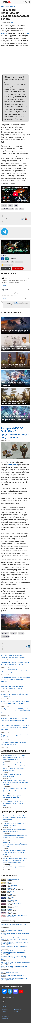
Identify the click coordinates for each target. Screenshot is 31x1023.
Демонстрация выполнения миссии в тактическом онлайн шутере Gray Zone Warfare (14, 852)
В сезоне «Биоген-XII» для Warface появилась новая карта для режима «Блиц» (13, 803)
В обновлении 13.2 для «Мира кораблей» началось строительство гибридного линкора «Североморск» (15, 837)
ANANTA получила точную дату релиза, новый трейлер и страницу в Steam (15, 963)
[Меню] (2, 1)
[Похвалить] (2, 216)
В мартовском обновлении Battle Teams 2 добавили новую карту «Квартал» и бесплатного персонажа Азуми (15, 860)
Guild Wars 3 (13, 465)
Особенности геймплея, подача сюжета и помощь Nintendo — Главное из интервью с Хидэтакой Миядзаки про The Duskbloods (15, 330)
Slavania (4, 33)
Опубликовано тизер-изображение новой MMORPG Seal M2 (14, 925)
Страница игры (6, 268)
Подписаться (18, 268)
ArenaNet (21, 633)
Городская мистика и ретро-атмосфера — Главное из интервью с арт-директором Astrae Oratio (15, 348)
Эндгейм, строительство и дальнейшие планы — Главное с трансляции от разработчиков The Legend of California (14, 401)
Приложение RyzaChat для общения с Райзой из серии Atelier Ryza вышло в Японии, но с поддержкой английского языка (15, 952)
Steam (27, 33)
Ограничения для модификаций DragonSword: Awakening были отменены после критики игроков (14, 938)
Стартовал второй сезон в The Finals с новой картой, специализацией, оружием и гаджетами (15, 782)
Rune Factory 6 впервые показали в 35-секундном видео (14, 947)
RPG (16, 205)
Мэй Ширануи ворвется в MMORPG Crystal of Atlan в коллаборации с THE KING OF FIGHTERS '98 (15, 710)
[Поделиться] (6, 218)
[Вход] (29, 2)
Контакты (16, 1011)
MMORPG (13, 633)
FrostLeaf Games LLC (7, 208)
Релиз (21, 208)
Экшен (10, 205)
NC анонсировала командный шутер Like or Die (13, 975)
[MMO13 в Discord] (15, 991)
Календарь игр (5, 1016)
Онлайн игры (5, 1009)
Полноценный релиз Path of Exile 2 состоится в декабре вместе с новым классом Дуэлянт (15, 971)
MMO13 (4, 1006)
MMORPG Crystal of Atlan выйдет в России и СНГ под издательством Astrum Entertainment (15, 384)
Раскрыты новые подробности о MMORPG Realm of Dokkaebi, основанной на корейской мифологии (15, 679)
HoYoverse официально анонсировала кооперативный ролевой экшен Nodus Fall (15, 942)
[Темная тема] (26, 2)
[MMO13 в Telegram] (10, 991)
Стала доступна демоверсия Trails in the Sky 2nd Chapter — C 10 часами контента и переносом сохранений (15, 727)
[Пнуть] (2, 221)
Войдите (16, 303)
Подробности (5, 636)
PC (16, 208)
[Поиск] (23, 2)
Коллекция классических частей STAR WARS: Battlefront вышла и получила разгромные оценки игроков (14, 757)
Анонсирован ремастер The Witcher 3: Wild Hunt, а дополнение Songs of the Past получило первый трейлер (14, 958)
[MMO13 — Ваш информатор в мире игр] (7, 2)
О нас (15, 1013)
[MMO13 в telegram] (15, 235)
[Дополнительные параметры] (29, 219)
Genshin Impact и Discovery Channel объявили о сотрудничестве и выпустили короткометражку (15, 817)
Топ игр (3, 1011)
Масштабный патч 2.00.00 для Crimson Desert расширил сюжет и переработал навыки (13, 929)
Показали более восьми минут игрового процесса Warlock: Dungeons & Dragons (14, 967)
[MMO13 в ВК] (4, 991)
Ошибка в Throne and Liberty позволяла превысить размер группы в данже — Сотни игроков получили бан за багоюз (14, 790)
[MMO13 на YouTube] (21, 991)
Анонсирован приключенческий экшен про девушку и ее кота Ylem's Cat (15, 934)
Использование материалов (20, 1006)
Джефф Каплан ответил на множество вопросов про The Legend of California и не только (15, 366)
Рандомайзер (5, 1018)
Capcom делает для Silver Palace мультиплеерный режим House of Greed (14, 979)
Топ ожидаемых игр (6, 1013)
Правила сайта (17, 1009)
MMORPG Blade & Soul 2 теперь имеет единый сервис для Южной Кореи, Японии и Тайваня (15, 844)
